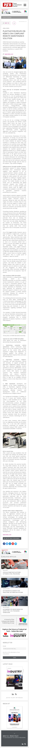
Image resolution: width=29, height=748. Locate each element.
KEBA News (6, 28)
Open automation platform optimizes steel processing (11, 573)
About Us (6, 736)
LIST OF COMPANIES (8, 739)
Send (14, 657)
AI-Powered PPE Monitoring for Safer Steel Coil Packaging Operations (13, 611)
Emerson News (6, 588)
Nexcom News (6, 607)
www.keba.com (9, 54)
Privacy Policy (14, 736)
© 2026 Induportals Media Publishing (14, 737)
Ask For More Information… (12, 538)
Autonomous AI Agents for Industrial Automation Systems (13, 591)
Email (4, 646)
